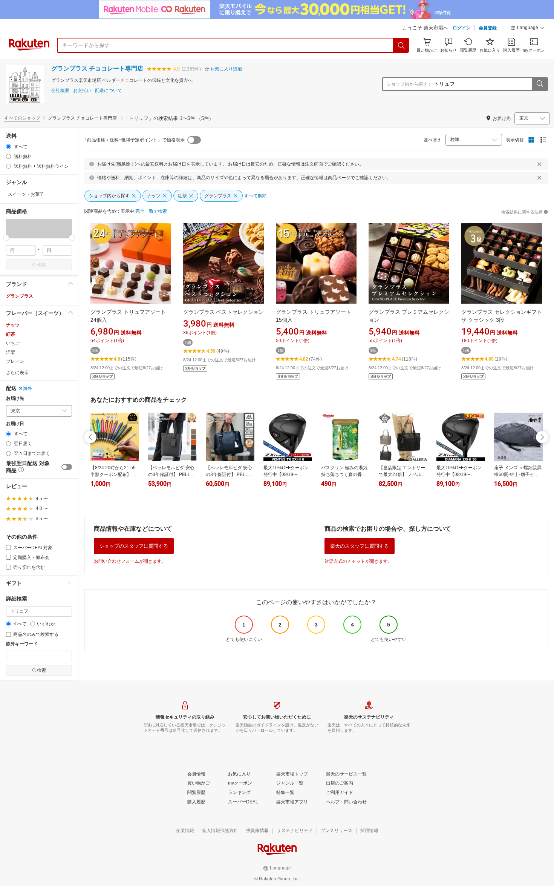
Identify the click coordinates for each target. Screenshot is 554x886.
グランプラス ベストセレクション (223, 312)
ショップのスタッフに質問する (133, 546)
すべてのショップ (22, 118)
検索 (41, 264)
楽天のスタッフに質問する (359, 546)
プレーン (15, 361)
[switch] (66, 467)
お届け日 (15, 423)
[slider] (6, 238)
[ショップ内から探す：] (539, 84)
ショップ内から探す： (409, 84)
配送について (108, 90)
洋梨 (10, 352)
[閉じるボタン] (539, 164)
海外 (27, 388)
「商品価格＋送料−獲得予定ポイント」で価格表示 (134, 140)
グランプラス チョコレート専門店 (97, 68)
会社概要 (60, 90)
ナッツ (13, 325)
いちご (13, 343)
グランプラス (19, 296)
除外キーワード (22, 644)
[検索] (401, 45)
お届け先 (15, 398)
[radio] (8, 146)
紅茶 (10, 334)
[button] (527, 28)
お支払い (82, 90)
